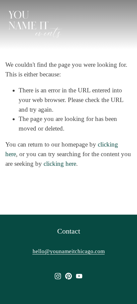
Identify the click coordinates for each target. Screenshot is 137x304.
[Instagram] (58, 276)
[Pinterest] (68, 276)
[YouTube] (79, 276)
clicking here (60, 163)
